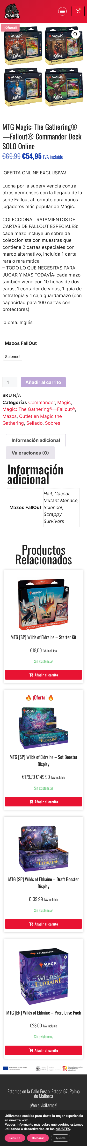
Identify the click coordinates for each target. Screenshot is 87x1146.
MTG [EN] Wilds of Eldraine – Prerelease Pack (43, 1012)
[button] (62, 11)
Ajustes (60, 1138)
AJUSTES (63, 1129)
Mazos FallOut (21, 343)
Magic (64, 402)
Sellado (34, 423)
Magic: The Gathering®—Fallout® (38, 409)
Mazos (9, 416)
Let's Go (14, 1138)
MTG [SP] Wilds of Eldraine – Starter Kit (43, 637)
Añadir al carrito (43, 382)
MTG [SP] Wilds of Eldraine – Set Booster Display (43, 760)
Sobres (52, 423)
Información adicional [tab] (36, 440)
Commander (41, 402)
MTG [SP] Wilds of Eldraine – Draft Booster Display (43, 882)
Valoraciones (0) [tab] (30, 453)
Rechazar (38, 1138)
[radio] (12, 356)
